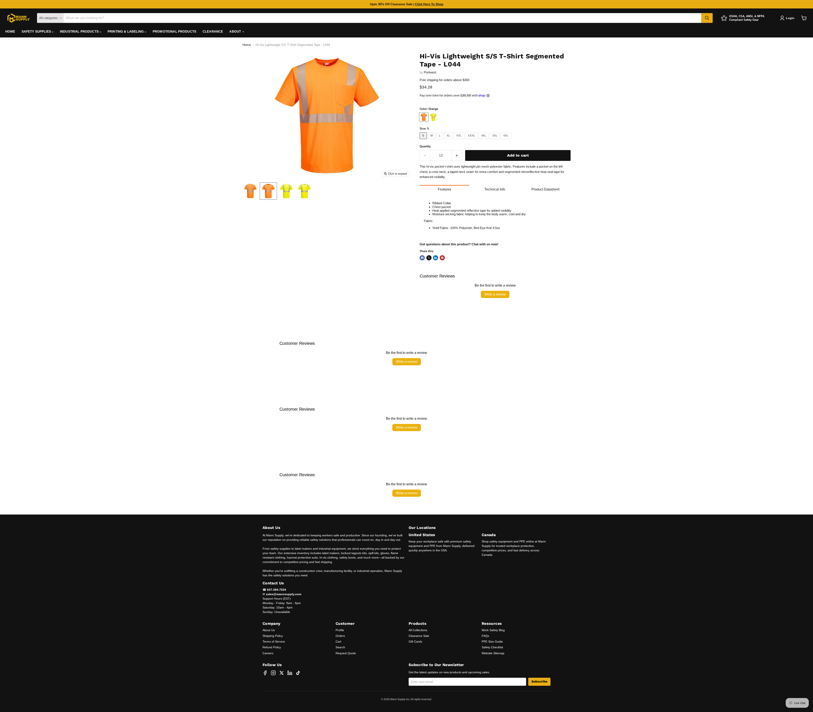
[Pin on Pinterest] (442, 257)
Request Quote (346, 653)
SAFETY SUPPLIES (37, 31)
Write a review (495, 294)
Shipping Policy (273, 635)
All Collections (418, 630)
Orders (340, 635)
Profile (340, 630)
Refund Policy (272, 647)
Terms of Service (274, 641)
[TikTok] (298, 672)
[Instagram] (273, 672)
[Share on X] (428, 257)
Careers (268, 653)
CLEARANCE (213, 31)
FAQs (485, 635)
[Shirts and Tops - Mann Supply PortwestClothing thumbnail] (250, 191)
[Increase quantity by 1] (457, 155)
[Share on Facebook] (422, 257)
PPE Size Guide (492, 641)
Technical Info (494, 189)
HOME (10, 31)
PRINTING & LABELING (126, 31)
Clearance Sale (419, 635)
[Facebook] (265, 672)
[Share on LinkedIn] (435, 257)
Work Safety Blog (493, 630)
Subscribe (539, 681)
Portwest (430, 72)
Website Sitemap (493, 653)
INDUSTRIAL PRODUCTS (80, 31)
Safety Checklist (492, 647)
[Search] (707, 18)
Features (444, 189)
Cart (338, 641)
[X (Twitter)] (281, 672)
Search (340, 647)
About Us (269, 630)
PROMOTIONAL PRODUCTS (174, 31)
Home (246, 45)
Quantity (425, 146)
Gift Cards (415, 641)
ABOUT (235, 31)
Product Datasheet (545, 189)
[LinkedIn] (289, 672)
